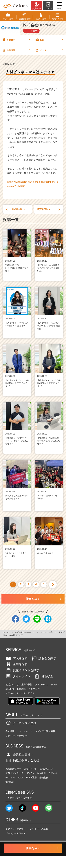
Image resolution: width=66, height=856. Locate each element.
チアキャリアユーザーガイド (20, 693)
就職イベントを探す (26, 670)
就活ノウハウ (12, 684)
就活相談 (10, 689)
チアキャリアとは (24, 723)
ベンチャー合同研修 (36, 773)
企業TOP (18, 39)
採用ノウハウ (46, 768)
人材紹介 (52, 773)
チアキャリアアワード (16, 829)
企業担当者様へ (23, 754)
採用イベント (30, 768)
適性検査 (47, 676)
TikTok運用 (31, 777)
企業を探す (20, 664)
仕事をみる (33, 598)
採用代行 (10, 782)
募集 (51, 39)
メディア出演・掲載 (45, 731)
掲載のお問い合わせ (26, 760)
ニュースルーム (24, 731)
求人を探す (20, 658)
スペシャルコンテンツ (46, 684)
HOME (6, 632)
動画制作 (43, 777)
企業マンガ (34, 689)
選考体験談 (26, 684)
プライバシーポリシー (16, 735)
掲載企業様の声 (13, 768)
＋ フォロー (31, 30)
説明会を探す (47, 658)
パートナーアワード (15, 833)
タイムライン (21, 676)
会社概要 (10, 731)
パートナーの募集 (39, 829)
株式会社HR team (23, 632)
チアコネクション (14, 777)
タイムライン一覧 (45, 632)
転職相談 (21, 689)
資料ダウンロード (14, 773)
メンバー (51, 49)
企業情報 (18, 49)
